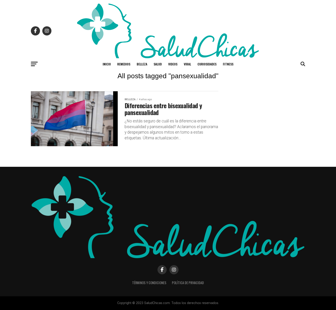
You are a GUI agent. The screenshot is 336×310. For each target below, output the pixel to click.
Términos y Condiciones (149, 282)
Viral (187, 64)
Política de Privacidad (188, 282)
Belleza (142, 64)
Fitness (228, 64)
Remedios (123, 64)
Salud (158, 64)
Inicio (107, 64)
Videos (172, 64)
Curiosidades (206, 64)
